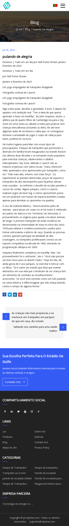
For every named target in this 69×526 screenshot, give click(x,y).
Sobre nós (40, 431)
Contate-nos (13, 382)
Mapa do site (10, 447)
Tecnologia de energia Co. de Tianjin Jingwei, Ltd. (18, 504)
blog (27, 29)
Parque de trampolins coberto (46, 468)
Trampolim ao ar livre (14, 473)
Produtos (8, 436)
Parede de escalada (45, 473)
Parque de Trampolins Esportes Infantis (14, 484)
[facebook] (5, 411)
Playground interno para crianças (47, 484)
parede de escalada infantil (17, 478)
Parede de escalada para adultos (47, 479)
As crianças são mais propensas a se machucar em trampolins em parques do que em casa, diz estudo (33, 317)
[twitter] (18, 411)
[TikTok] (38, 411)
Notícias (38, 436)
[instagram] (31, 411)
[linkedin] (11, 411)
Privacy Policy (41, 447)
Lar (20, 29)
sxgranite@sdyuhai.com (42, 521)
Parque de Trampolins (14, 467)
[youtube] (25, 411)
